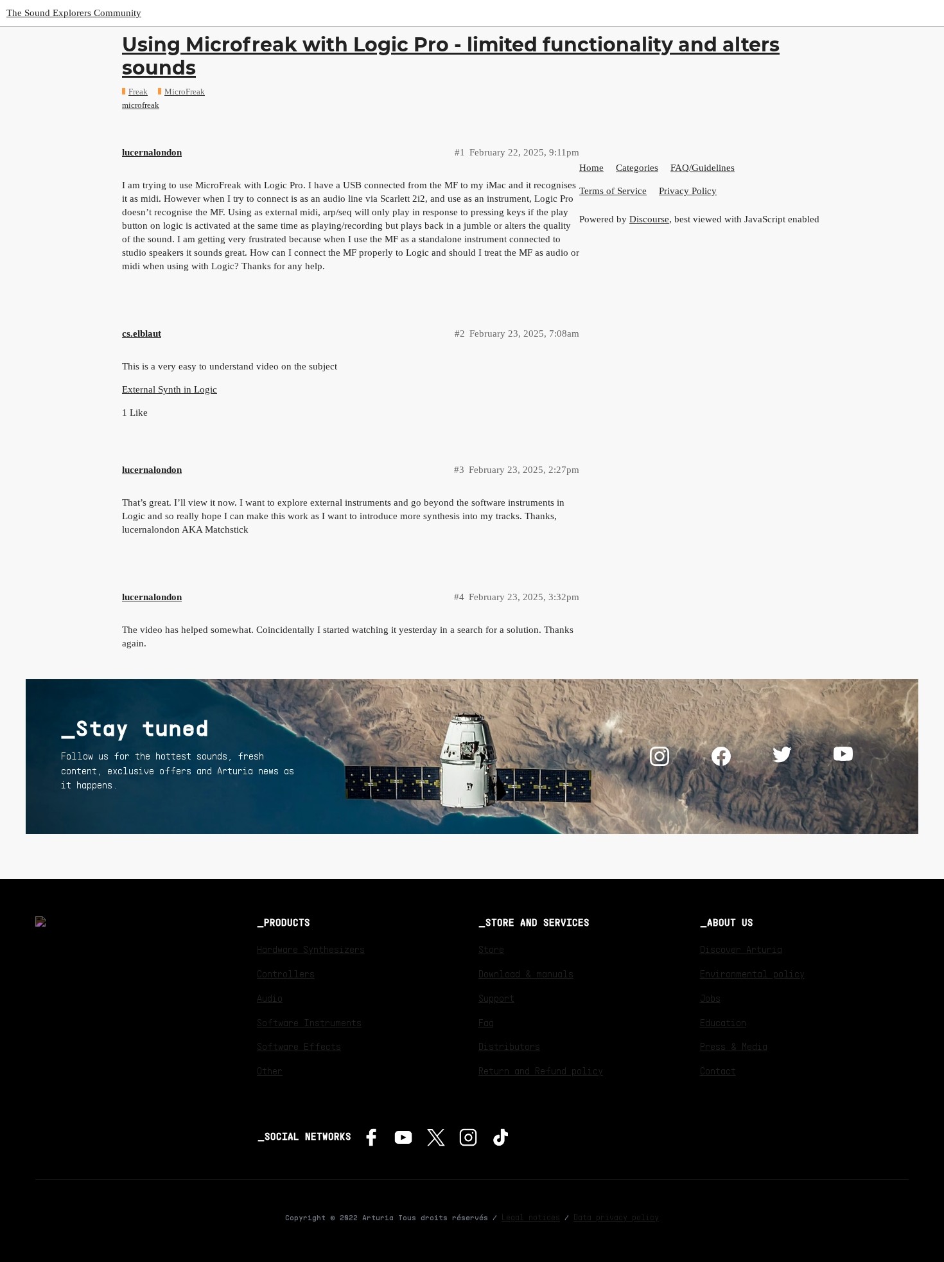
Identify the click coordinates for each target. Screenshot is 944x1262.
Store (491, 949)
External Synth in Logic (169, 389)
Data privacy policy (616, 1217)
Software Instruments (309, 1022)
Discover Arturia (741, 949)
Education (723, 1022)
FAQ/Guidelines (702, 168)
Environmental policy (752, 973)
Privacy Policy (688, 191)
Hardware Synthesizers (311, 949)
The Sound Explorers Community (73, 13)
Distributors (509, 1046)
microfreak (140, 105)
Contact (718, 1070)
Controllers (286, 973)
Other (270, 1070)
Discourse (649, 219)
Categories (637, 168)
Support (496, 998)
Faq (486, 1022)
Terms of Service (613, 191)
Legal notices (531, 1217)
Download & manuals (525, 973)
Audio (270, 998)
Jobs (710, 998)
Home (591, 168)
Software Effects (299, 1046)
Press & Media (733, 1046)
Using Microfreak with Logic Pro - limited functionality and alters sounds (451, 56)
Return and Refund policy (540, 1070)
